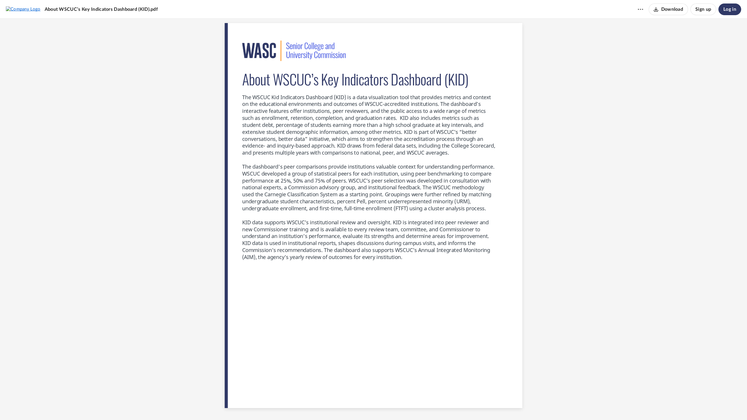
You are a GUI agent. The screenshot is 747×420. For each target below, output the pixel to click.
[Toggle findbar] (351, 405)
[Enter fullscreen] (406, 405)
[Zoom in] (383, 405)
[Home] (23, 9)
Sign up (703, 9)
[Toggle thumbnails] (341, 405)
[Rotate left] (394, 405)
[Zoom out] (363, 405)
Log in (729, 9)
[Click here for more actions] (640, 9)
